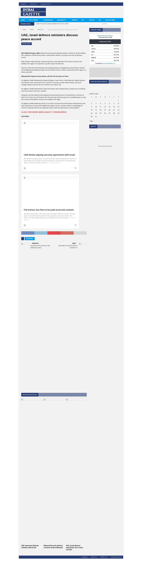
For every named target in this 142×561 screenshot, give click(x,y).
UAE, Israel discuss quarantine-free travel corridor (74, 547)
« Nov (91, 121)
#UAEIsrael (29, 238)
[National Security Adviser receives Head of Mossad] (54, 542)
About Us (94, 557)
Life (100, 20)
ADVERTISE (23, 4)
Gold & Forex (110, 20)
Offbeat (75, 20)
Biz (83, 20)
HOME (23, 20)
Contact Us (33, 4)
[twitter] (114, 4)
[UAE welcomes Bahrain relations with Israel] (31, 542)
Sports (92, 20)
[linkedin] (117, 4)
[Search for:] (111, 24)
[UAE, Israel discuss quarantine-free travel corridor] (76, 542)
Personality (61, 20)
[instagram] (121, 4)
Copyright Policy (46, 4)
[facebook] (110, 4)
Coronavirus (48, 20)
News (32, 29)
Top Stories (33, 20)
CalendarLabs (109, 146)
